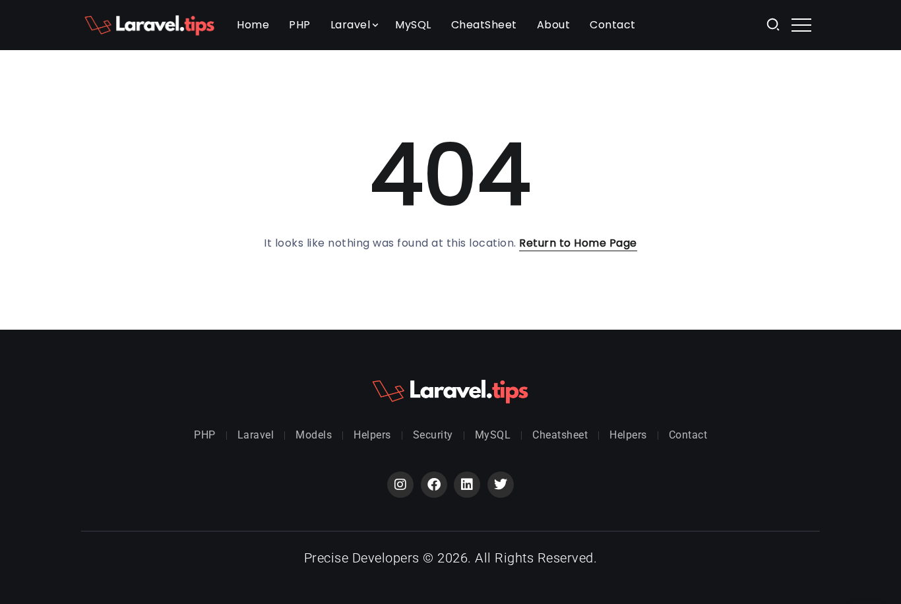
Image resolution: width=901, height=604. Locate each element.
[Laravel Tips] (149, 24)
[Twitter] (500, 484)
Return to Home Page (578, 243)
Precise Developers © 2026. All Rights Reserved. (451, 558)
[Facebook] (434, 484)
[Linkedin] (467, 484)
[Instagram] (400, 484)
